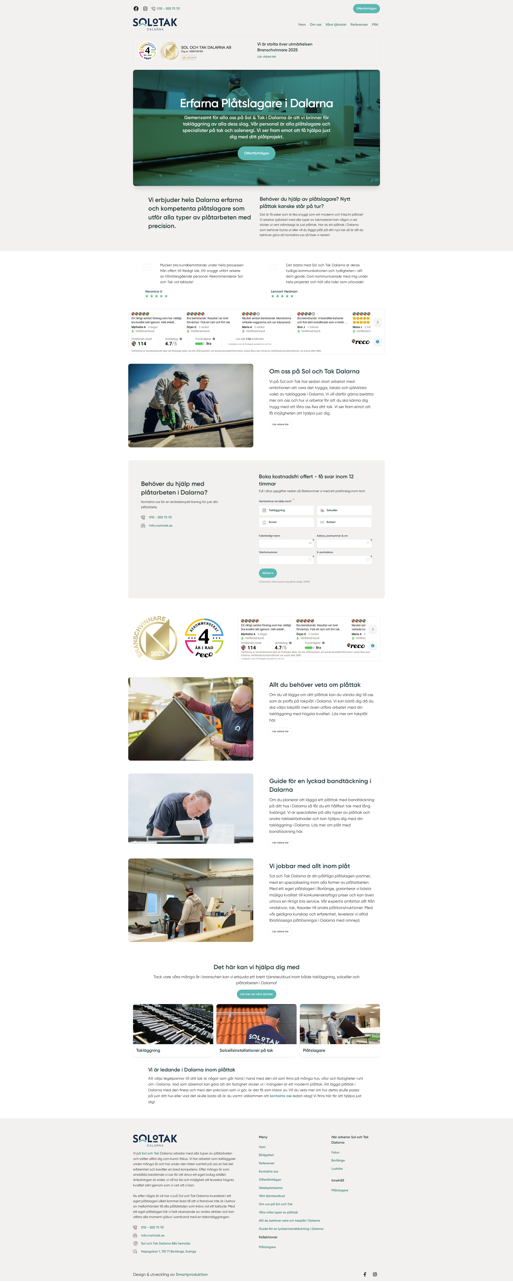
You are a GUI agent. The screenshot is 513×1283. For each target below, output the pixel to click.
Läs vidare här (266, 56)
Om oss (315, 24)
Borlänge (338, 1160)
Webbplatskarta (271, 1188)
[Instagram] (145, 9)
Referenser (359, 24)
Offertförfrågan (366, 8)
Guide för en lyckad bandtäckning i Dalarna (291, 1229)
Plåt (375, 24)
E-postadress (325, 552)
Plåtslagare (267, 1247)
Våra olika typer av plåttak (278, 1212)
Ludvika (337, 1169)
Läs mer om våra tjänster (256, 994)
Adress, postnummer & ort (332, 535)
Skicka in (268, 573)
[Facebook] (136, 9)
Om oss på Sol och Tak (276, 1204)
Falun (335, 1152)
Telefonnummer (268, 552)
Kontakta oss (268, 1171)
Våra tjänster (335, 24)
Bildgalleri (266, 1155)
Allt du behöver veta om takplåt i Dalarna (289, 1220)
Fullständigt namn (269, 535)
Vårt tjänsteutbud (272, 1196)
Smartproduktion (192, 1274)
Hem (302, 24)
